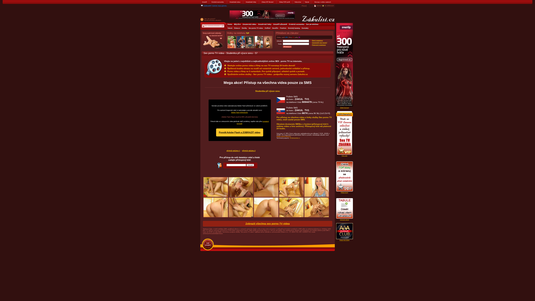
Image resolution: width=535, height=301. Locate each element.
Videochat (298, 2)
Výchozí (319, 5)
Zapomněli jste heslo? (319, 42)
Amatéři (204, 2)
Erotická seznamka (218, 2)
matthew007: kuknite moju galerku (215, 6)
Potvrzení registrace (319, 45)
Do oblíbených (329, 5)
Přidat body (344, 192)
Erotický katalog (294, 28)
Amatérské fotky (251, 2)
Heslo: (280, 44)
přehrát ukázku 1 (233, 151)
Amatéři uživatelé (280, 24)
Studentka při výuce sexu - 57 (241, 53)
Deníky (244, 28)
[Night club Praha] (213, 41)
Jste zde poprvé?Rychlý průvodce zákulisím (212, 19)
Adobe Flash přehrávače (239, 112)
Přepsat (304, 6)
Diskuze (237, 28)
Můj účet (237, 24)
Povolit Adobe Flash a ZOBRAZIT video (239, 132)
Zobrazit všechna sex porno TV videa (267, 223)
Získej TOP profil (284, 2)
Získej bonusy (344, 107)
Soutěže (275, 28)
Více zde (344, 155)
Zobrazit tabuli (344, 219)
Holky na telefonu (238, 33)
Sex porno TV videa (256, 28)
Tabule (307, 2)
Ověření (267, 28)
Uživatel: (279, 41)
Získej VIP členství (267, 2)
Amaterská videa (249, 24)
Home (230, 24)
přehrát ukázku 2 (249, 151)
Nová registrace (317, 40)
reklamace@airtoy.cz (314, 229)
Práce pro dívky (345, 240)
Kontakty (305, 28)
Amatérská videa (235, 2)
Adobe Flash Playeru (284, 136)
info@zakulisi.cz (295, 138)
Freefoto (283, 28)
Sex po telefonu (312, 24)
